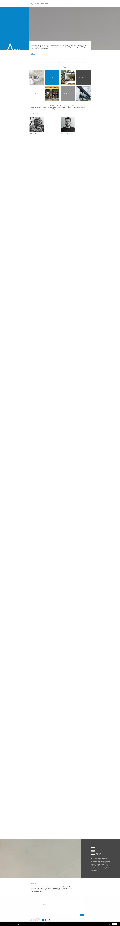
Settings (108, 924)
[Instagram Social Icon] (45, 920)
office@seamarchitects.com (38, 891)
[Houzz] (47, 920)
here (65, 67)
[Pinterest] (50, 920)
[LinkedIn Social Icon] (43, 920)
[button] (75, 4)
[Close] (118, 924)
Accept (114, 924)
